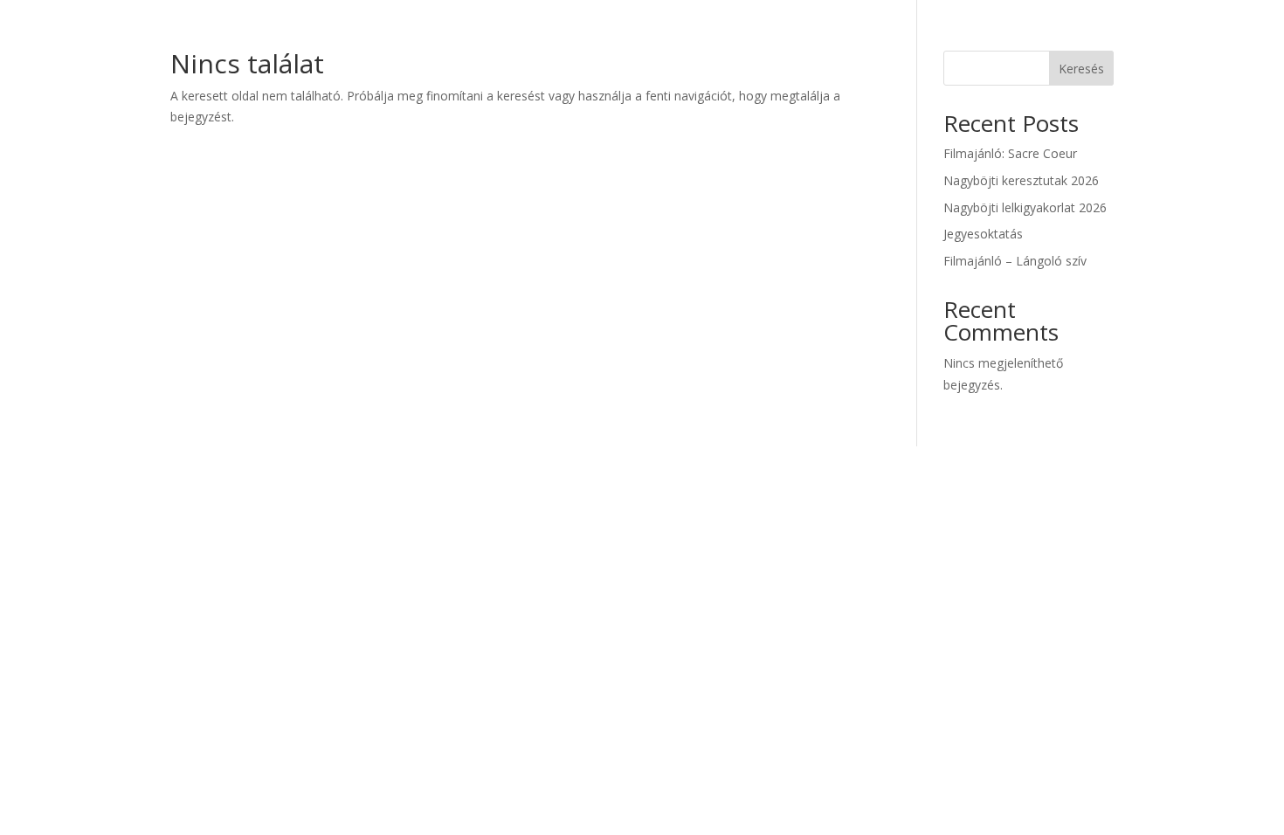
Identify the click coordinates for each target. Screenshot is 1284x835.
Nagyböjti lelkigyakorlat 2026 (1025, 207)
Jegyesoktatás (983, 233)
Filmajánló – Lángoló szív (1015, 260)
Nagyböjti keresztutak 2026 (1021, 180)
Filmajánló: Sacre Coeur (1010, 153)
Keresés (1081, 68)
